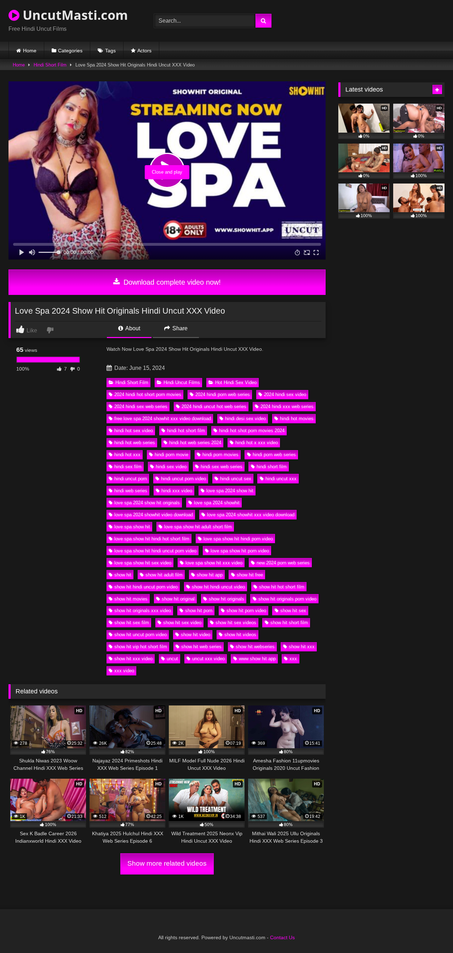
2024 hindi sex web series (140, 406)
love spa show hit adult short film (198, 526)
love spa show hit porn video (240, 550)
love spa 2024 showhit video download (153, 514)
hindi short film (272, 466)
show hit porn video (246, 610)
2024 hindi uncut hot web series (214, 406)
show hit (122, 574)
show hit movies (131, 599)
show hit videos (240, 634)
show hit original (178, 599)
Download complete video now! (171, 282)
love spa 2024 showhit (217, 502)
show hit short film (289, 622)
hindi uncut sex (235, 478)
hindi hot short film (186, 430)
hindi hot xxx (127, 454)
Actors (144, 50)
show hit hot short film (281, 586)
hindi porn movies (220, 454)
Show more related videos (167, 863)
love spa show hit (132, 526)
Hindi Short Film (50, 65)
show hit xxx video (133, 658)
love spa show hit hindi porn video (238, 538)
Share (179, 328)
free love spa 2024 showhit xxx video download (162, 418)
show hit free (250, 574)
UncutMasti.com (73, 15)
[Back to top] (431, 932)
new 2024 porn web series (283, 562)
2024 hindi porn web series (222, 394)
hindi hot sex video (133, 430)
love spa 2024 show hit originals (147, 502)
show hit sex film (131, 622)
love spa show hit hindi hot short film (151, 538)
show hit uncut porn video (140, 634)
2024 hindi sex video (285, 394)
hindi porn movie (171, 454)
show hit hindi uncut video (218, 586)
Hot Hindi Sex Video (236, 382)
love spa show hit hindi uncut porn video (155, 550)
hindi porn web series (274, 454)
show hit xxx (302, 646)
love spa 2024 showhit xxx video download (250, 514)
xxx (293, 658)
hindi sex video (171, 466)
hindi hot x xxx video (256, 442)
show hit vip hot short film (140, 646)
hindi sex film (128, 466)
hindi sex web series (221, 466)
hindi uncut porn (130, 478)
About (132, 328)
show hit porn (198, 610)
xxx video (124, 670)
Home (29, 50)
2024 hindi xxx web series (287, 406)
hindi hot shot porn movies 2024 (252, 430)
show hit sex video (182, 622)
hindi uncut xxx (281, 478)
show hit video (195, 634)
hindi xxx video (176, 490)
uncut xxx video (208, 658)
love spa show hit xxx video (213, 562)
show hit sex (293, 610)
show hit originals (226, 599)
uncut (172, 658)
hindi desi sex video (245, 418)
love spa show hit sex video (142, 562)
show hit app (210, 574)
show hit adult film (164, 574)
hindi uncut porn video (183, 478)
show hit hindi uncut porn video (146, 586)
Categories (70, 50)
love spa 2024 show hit (229, 490)
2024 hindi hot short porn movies (147, 394)
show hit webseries (255, 646)
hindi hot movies (297, 418)
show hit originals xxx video (142, 610)
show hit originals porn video (287, 599)
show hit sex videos (236, 622)
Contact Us (282, 937)
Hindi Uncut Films (182, 382)
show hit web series (201, 646)
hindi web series (130, 490)
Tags (110, 50)
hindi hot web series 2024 (195, 442)
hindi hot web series (134, 442)
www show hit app (257, 658)
